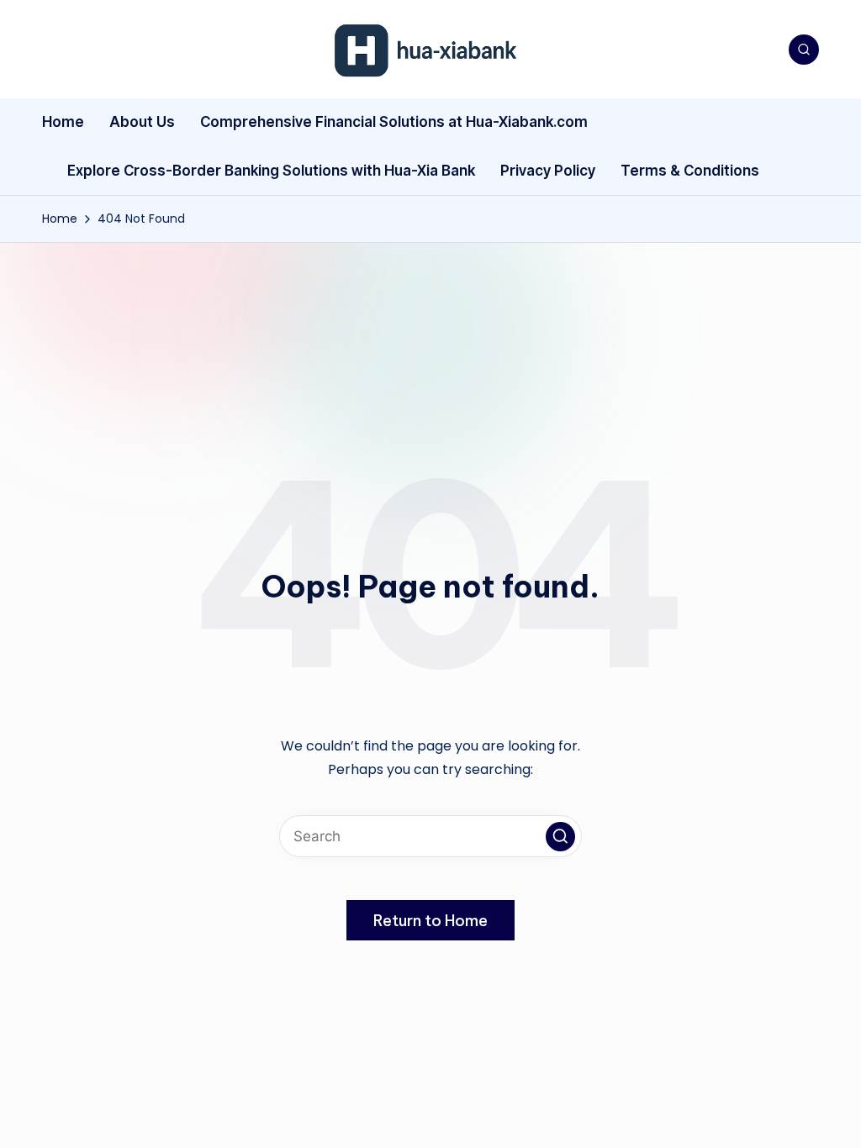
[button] (560, 836)
